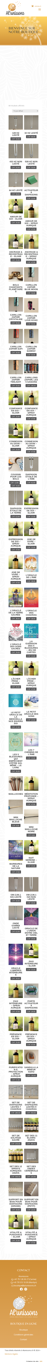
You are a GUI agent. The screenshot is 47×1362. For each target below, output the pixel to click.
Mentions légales (11, 1354)
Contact (23, 1339)
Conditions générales (23, 1334)
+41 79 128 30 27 (25, 1279)
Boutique (23, 1329)
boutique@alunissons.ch (25, 1285)
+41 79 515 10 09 (25, 1282)
